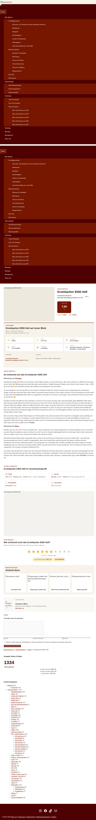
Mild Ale (13, 763)
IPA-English (18, 740)
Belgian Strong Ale (16, 702)
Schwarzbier (15, 778)
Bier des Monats (13, 106)
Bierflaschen (16, 28)
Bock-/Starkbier (16, 708)
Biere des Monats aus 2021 (20, 124)
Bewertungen (9, 81)
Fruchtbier (14, 721)
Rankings (8, 96)
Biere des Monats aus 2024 (20, 114)
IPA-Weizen (18, 753)
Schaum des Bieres (18, 60)
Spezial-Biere (15, 780)
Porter (13, 770)
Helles (6, 615)
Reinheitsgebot (16, 35)
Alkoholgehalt (16, 42)
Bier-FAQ (11, 74)
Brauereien (14, 687)
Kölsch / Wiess (15, 755)
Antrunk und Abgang (18, 67)
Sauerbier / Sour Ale (17, 776)
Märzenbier (14, 761)
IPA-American (19, 736)
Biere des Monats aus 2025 (20, 110)
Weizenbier (14, 785)
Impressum (22, 817)
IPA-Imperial (18, 742)
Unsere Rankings (14, 99)
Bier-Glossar (12, 78)
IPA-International (20, 744)
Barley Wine (15, 698)
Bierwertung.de (9, 650)
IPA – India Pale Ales (17, 734)
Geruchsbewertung (18, 64)
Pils (12, 768)
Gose (13, 728)
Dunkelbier (14, 715)
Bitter (12, 706)
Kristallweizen (19, 791)
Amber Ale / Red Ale (17, 696)
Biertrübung (15, 56)
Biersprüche (9, 135)
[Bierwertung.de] (6, 5)
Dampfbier (14, 713)
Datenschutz (31, 817)
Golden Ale (14, 725)
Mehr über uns (19, 608)
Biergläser (15, 31)
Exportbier (14, 717)
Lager (13, 759)
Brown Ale (14, 711)
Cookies (53, 817)
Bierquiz (7, 131)
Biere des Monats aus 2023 (20, 117)
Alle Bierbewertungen (15, 85)
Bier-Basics (9, 17)
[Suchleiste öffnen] (1, 8)
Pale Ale (13, 766)
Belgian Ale (14, 700)
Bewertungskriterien (14, 89)
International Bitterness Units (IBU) (22, 46)
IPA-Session (19, 751)
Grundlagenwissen (14, 21)
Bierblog (7, 128)
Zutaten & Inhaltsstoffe (19, 39)
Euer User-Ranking (14, 103)
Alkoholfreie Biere (16, 692)
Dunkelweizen (19, 787)
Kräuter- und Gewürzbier (18, 757)
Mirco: (17, 426)
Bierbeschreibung (14, 49)
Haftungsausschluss (43, 817)
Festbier (13, 719)
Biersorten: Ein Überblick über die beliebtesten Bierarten (29, 24)
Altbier (13, 694)
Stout (12, 783)
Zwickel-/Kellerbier (16, 797)
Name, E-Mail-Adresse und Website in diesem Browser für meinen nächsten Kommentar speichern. (39, 642)
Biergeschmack (16, 71)
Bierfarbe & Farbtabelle (19, 53)
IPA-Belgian (18, 738)
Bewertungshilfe (13, 92)
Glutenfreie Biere (16, 723)
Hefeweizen (18, 789)
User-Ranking (59, 559)
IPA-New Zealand (20, 749)
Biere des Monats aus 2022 (20, 121)
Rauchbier (14, 772)
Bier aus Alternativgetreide (19, 704)
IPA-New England (20, 747)
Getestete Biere (20, 650)
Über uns (8, 139)
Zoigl (12, 795)
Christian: (18, 378)
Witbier (13, 793)
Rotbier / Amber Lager (18, 774)
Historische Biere (16, 732)
